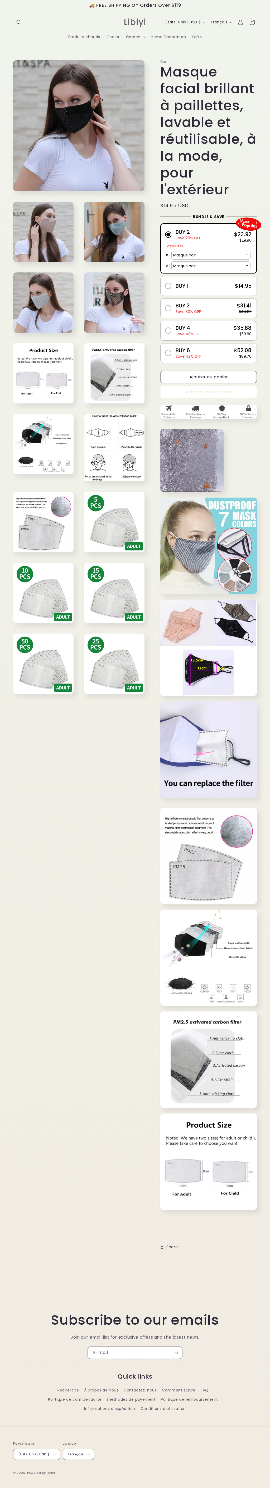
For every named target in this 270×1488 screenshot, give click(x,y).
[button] (19, 22)
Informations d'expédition (109, 1408)
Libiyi (51, 1473)
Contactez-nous (140, 1390)
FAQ (205, 1390)
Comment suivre (178, 1390)
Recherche (68, 1390)
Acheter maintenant (208, 392)
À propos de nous (101, 1390)
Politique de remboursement (189, 1399)
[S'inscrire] (176, 1353)
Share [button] (172, 1246)
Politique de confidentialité (75, 1399)
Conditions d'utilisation (163, 1408)
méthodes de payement (131, 1399)
